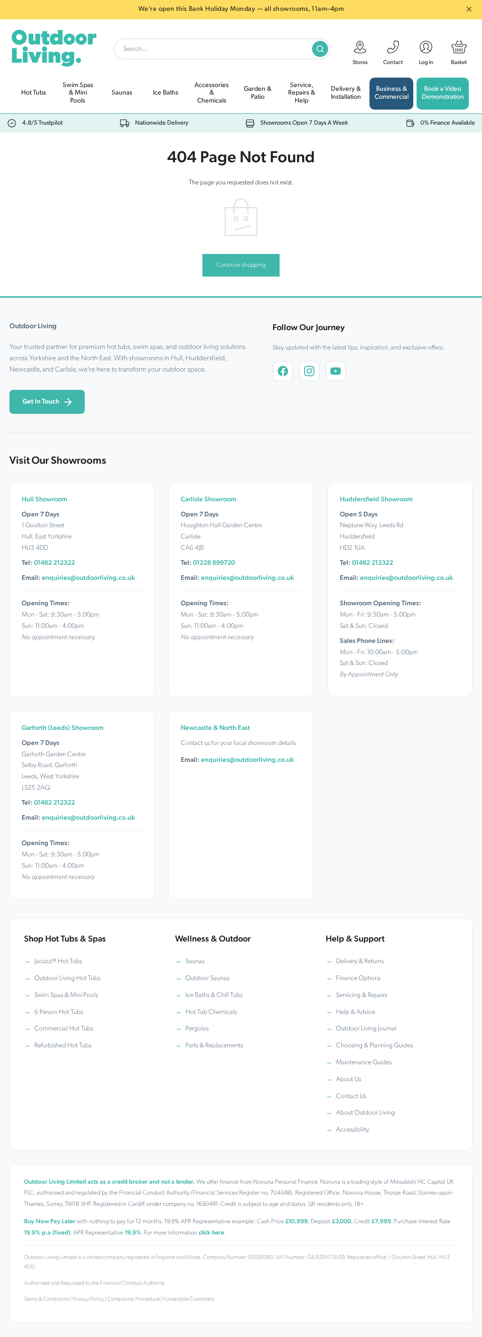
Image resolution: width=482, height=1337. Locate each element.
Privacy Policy (88, 1299)
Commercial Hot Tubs (63, 1028)
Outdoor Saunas (207, 978)
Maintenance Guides (364, 1062)
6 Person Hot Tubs (58, 1012)
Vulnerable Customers (188, 1299)
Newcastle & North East (215, 728)
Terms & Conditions (46, 1299)
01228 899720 (214, 563)
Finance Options (358, 978)
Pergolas (197, 1028)
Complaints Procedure (133, 1299)
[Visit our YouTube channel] (335, 371)
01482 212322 (54, 563)
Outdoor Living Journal (366, 1028)
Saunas (194, 961)
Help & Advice (355, 1012)
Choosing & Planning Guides (374, 1045)
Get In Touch (41, 401)
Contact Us (351, 1096)
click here (211, 1233)
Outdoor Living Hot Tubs (67, 978)
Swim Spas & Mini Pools (66, 995)
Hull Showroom (44, 499)
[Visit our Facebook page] (283, 371)
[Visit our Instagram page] (309, 371)
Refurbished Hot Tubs (62, 1045)
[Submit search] (320, 49)
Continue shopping (241, 265)
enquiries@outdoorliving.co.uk (88, 578)
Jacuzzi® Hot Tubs (58, 961)
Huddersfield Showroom (376, 499)
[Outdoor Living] (53, 46)
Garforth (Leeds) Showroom (63, 728)
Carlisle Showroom (208, 499)
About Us (348, 1079)
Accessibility (352, 1129)
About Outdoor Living (365, 1112)
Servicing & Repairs (361, 995)
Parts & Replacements (214, 1045)
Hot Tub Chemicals (211, 1012)
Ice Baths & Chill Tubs (213, 995)
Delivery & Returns (360, 961)
